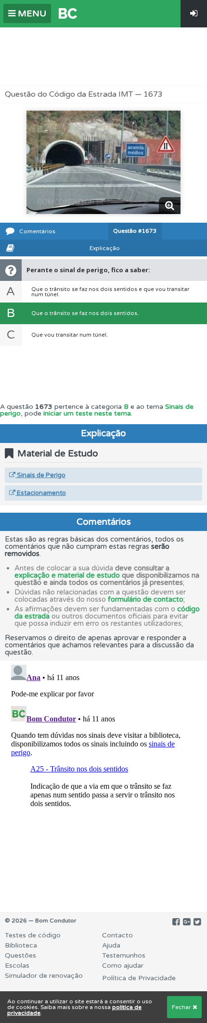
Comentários (37, 231)
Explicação (105, 248)
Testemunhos (123, 955)
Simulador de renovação (44, 976)
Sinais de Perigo (40, 475)
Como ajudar (122, 965)
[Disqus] (103, 781)
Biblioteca (21, 945)
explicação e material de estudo (67, 575)
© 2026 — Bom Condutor (41, 920)
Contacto (117, 935)
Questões (20, 955)
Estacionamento (40, 493)
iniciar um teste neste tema (87, 413)
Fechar (182, 1007)
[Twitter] (197, 922)
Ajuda (111, 945)
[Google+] (186, 922)
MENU (30, 13)
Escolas (17, 965)
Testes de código (33, 935)
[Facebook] (176, 922)
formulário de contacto (145, 599)
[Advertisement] (103, 56)
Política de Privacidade (139, 978)
